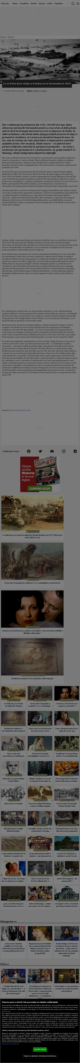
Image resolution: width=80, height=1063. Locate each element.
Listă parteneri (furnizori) (10, 1044)
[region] (40, 1031)
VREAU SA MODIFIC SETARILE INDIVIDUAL (40, 1056)
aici (57, 1021)
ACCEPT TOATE (40, 1049)
